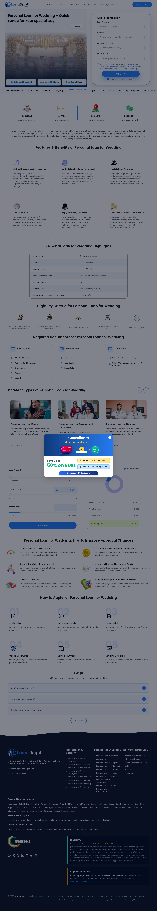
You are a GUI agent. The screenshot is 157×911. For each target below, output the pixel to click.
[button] (78, 455)
